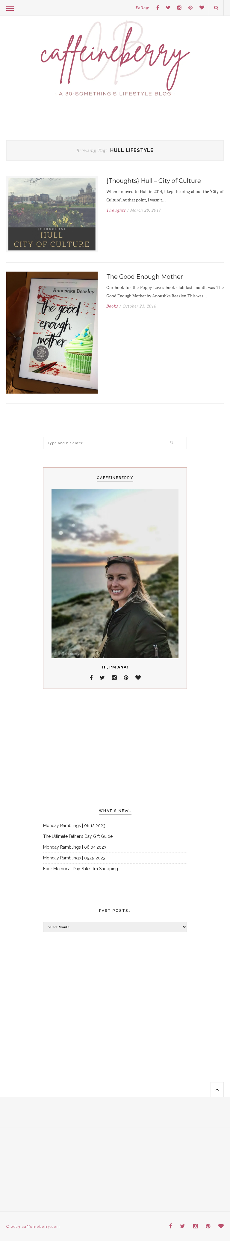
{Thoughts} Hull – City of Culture (153, 180)
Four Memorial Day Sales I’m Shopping (80, 868)
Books (112, 306)
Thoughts (116, 210)
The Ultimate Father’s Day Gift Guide (78, 836)
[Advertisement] (115, 749)
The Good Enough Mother (144, 276)
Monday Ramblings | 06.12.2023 (74, 825)
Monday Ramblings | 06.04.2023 (74, 847)
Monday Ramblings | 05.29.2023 (74, 858)
